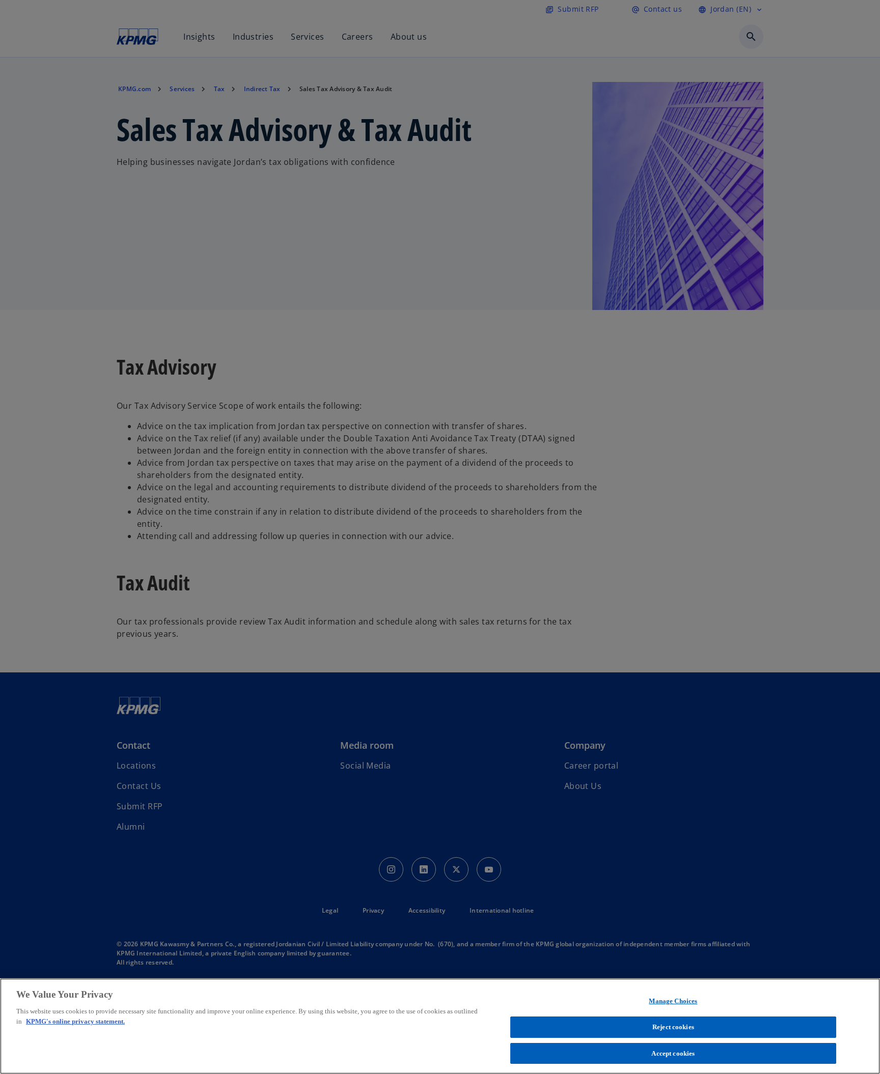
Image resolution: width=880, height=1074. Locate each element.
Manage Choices (673, 1001)
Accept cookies (673, 1053)
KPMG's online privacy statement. (75, 1021)
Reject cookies (673, 1027)
